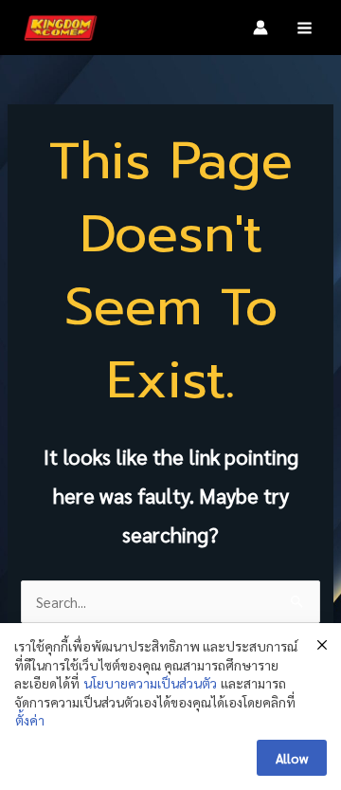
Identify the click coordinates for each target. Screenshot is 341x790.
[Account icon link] (260, 27)
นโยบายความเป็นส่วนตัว (150, 682)
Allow (292, 757)
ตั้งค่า (30, 719)
